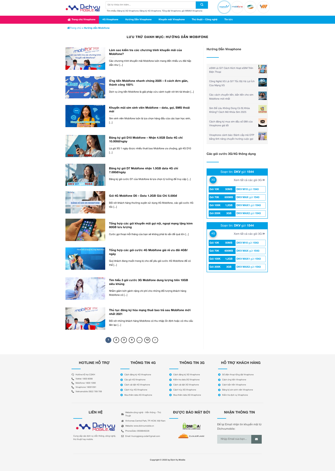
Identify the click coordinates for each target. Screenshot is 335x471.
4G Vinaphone (110, 19)
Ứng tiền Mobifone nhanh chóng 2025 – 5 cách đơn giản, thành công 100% (148, 83)
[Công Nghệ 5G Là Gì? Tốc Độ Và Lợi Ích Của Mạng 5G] (262, 82)
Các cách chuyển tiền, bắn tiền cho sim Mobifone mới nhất (231, 97)
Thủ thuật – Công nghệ (204, 19)
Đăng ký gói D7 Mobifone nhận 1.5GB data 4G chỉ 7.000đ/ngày (143, 170)
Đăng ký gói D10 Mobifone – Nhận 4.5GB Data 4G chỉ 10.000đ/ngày (146, 140)
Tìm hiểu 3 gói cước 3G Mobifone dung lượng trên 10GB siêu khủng (148, 282)
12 (147, 340)
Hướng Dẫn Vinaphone (138, 19)
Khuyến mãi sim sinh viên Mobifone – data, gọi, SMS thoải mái (149, 110)
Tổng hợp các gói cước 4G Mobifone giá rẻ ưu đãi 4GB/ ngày (148, 252)
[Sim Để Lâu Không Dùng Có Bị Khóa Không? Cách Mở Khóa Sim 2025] (262, 109)
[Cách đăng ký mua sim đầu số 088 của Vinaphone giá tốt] (262, 122)
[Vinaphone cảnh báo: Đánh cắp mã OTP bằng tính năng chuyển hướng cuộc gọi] (262, 136)
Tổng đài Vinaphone (171, 11)
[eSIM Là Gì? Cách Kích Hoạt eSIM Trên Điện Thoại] (262, 69)
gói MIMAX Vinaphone (192, 11)
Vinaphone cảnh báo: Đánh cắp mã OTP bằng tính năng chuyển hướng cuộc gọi (231, 137)
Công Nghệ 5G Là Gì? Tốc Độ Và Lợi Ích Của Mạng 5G (232, 83)
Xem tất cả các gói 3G (248, 180)
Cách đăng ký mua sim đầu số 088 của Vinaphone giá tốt (231, 124)
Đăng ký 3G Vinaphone (128, 11)
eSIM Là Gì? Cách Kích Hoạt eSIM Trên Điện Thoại (231, 70)
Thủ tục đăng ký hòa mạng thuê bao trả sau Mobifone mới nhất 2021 (150, 312)
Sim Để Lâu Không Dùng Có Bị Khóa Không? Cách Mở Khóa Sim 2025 (229, 110)
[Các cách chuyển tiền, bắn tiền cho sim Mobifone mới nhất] (262, 96)
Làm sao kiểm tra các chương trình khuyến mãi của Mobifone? (145, 52)
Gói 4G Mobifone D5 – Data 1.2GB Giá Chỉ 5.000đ (143, 196)
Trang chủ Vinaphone (83, 19)
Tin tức (228, 19)
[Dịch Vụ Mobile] (82, 8)
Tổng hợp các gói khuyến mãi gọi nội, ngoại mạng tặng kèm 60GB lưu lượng (151, 225)
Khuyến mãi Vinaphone (172, 19)
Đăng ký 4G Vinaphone (150, 11)
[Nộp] (202, 5)
